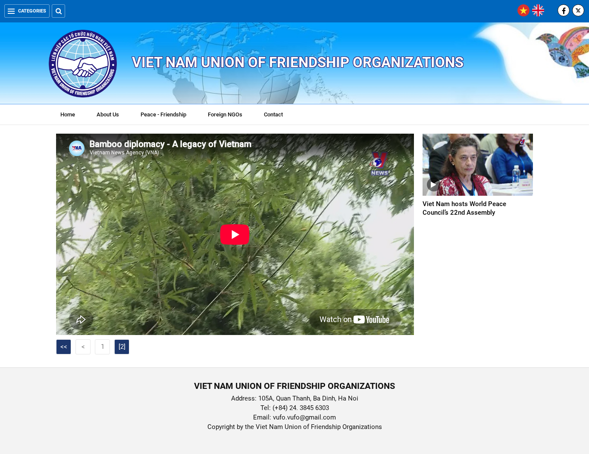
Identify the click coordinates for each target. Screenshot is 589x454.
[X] (578, 10)
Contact (273, 114)
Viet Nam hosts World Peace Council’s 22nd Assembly (464, 208)
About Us (108, 114)
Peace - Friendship (163, 114)
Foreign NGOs (225, 114)
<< (63, 347)
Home (67, 114)
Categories (32, 11)
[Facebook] (564, 10)
